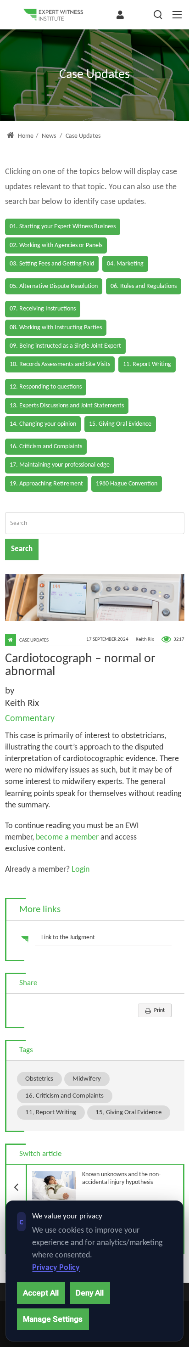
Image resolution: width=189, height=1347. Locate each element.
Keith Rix (145, 639)
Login (79, 869)
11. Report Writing (50, 1112)
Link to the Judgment (68, 937)
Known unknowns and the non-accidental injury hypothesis (93, 1175)
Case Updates (34, 640)
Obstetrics (39, 1078)
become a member (67, 837)
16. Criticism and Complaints (64, 1095)
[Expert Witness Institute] (53, 15)
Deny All (90, 1292)
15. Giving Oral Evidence (128, 1112)
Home (25, 136)
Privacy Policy (56, 1267)
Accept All (41, 1292)
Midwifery (86, 1078)
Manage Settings (53, 1319)
